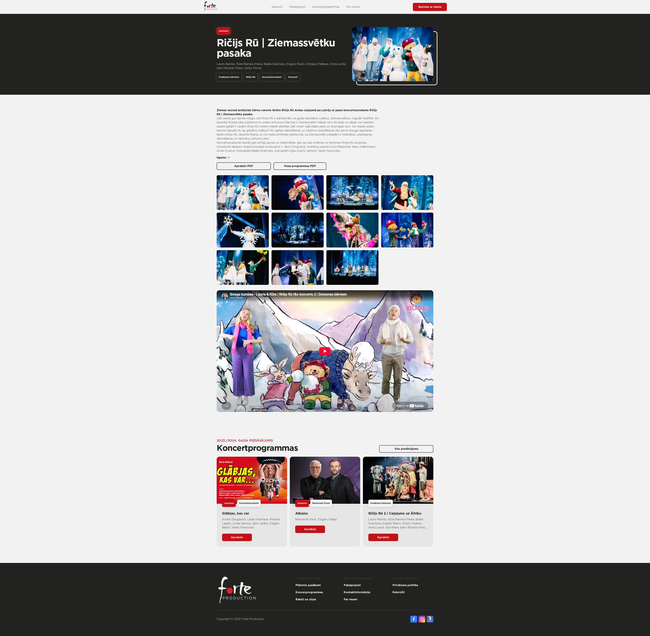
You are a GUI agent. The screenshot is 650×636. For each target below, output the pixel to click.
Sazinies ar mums (429, 7)
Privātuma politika (405, 585)
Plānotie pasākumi (308, 585)
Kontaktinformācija (357, 592)
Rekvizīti (399, 592)
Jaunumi (277, 7)
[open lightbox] (243, 192)
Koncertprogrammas (326, 7)
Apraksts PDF (243, 166)
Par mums (353, 7)
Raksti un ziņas (306, 599)
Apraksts (237, 537)
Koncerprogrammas (309, 592)
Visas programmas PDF (300, 166)
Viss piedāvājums (406, 449)
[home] (210, 7)
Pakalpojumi (297, 7)
